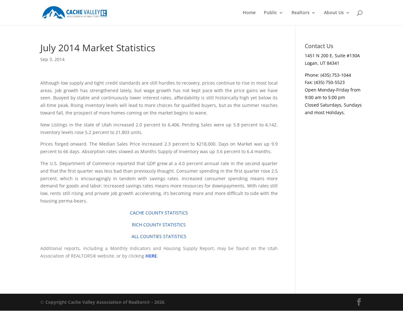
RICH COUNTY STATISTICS (159, 225)
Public (270, 12)
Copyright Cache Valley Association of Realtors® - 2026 (104, 302)
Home (249, 12)
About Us (334, 12)
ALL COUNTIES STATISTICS (159, 236)
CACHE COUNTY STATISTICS (159, 213)
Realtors (300, 12)
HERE (151, 256)
